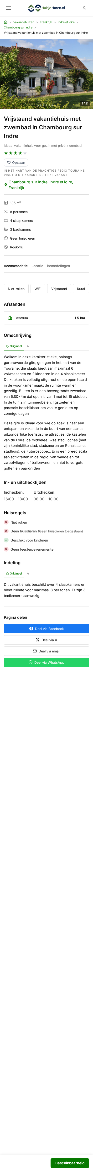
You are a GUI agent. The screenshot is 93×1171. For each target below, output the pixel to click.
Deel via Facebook (49, 629)
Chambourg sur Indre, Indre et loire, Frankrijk (41, 185)
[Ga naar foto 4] (46, 105)
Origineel (16, 346)
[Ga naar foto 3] (43, 105)
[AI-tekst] (28, 346)
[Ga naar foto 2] (40, 105)
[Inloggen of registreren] (84, 8)
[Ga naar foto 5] (49, 105)
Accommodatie (16, 266)
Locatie (37, 266)
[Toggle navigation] (8, 8)
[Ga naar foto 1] (38, 105)
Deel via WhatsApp (49, 662)
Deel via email (49, 651)
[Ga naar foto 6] (52, 105)
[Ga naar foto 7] (54, 105)
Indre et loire (66, 22)
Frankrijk (46, 22)
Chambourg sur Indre (18, 27)
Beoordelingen (58, 266)
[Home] (6, 22)
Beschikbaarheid (69, 1163)
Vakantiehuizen (23, 22)
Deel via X (49, 640)
